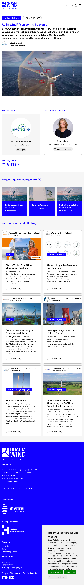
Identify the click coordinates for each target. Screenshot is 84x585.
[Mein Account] (76, 5)
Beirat (4, 549)
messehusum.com (10, 481)
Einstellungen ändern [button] (57, 577)
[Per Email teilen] (17, 165)
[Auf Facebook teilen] (12, 165)
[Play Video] (42, 74)
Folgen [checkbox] (22, 150)
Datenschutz (7, 565)
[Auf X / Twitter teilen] (8, 165)
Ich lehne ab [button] (70, 572)
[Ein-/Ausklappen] (80, 5)
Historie (5, 546)
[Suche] (67, 5)
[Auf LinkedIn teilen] (3, 165)
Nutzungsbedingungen (12, 567)
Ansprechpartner (9, 551)
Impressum (7, 562)
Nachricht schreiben (64, 149)
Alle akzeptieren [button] (55, 572)
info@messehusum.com (12, 478)
